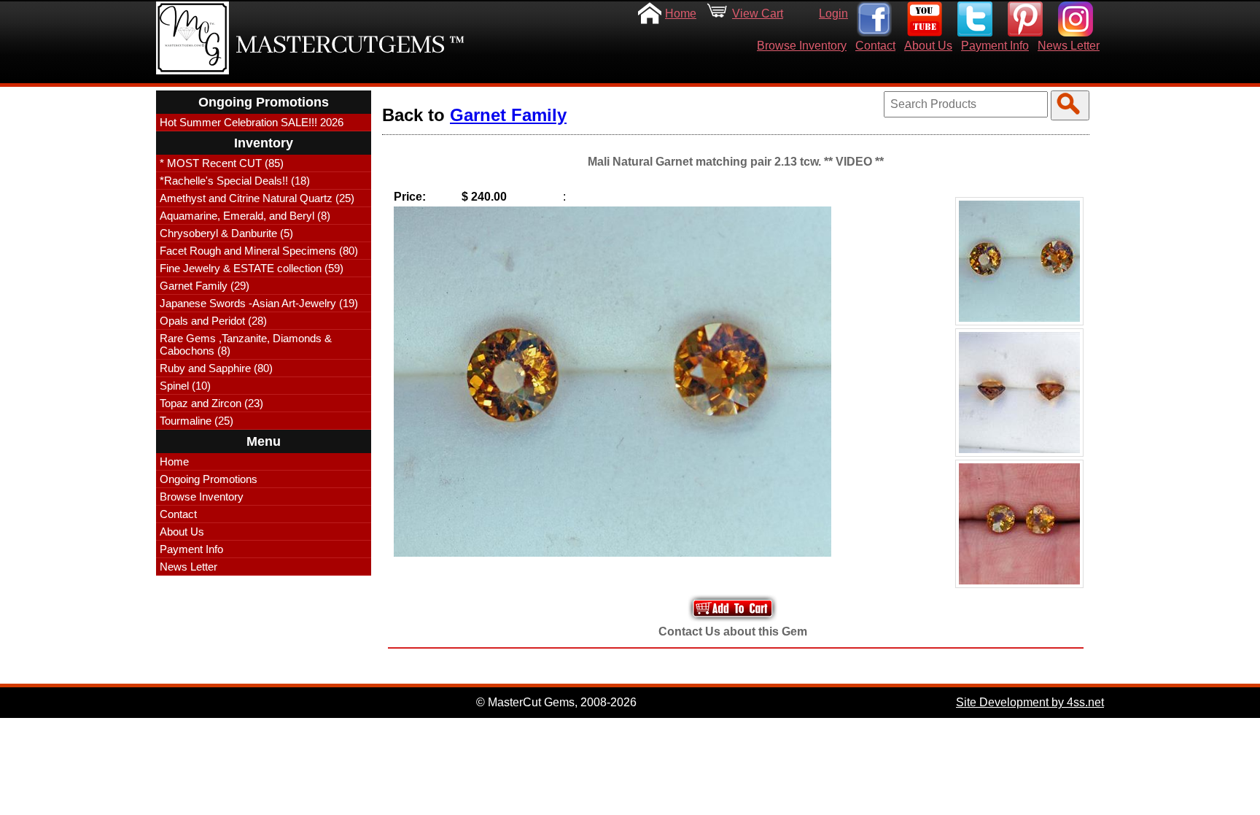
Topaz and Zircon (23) (211, 403)
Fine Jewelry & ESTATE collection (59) (251, 268)
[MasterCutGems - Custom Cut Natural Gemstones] (192, 37)
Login (833, 13)
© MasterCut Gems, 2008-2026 (556, 702)
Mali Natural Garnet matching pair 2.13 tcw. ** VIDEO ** (736, 161)
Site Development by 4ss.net (1030, 702)
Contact (875, 45)
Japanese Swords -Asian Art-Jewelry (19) (259, 303)
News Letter (1069, 45)
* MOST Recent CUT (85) (222, 163)
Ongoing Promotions (208, 479)
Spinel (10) (185, 385)
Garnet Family (508, 115)
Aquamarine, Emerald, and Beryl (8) (245, 215)
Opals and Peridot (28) (213, 320)
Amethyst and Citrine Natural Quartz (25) (257, 198)
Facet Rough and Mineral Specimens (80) (259, 250)
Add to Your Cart (733, 608)
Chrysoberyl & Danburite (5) (226, 233)
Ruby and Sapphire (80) (216, 368)
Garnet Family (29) (204, 285)
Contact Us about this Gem (732, 631)
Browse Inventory (802, 45)
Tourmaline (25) (196, 420)
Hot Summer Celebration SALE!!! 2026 (251, 122)
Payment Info (995, 45)
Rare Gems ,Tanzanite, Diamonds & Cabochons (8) (246, 344)
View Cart (757, 13)
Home (680, 13)
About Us (928, 45)
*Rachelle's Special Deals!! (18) (235, 180)
